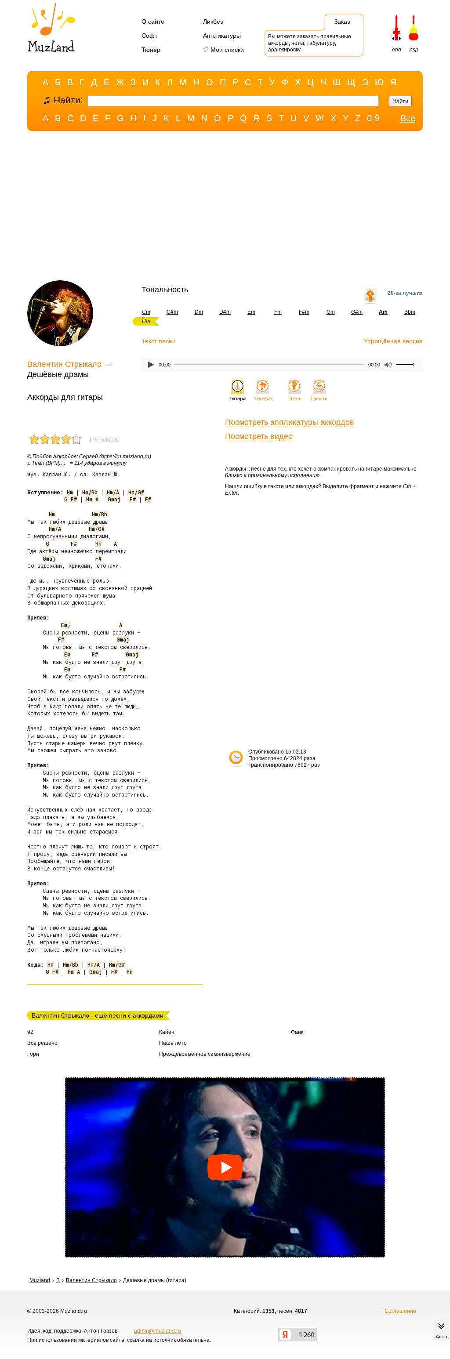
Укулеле (263, 398)
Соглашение (400, 1311)
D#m (225, 312)
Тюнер (151, 49)
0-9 (373, 118)
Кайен (166, 1032)
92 (30, 1032)
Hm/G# (136, 492)
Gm (331, 312)
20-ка (294, 398)
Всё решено (42, 1043)
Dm (199, 312)
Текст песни (159, 340)
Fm (278, 312)
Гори (33, 1054)
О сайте (153, 21)
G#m (357, 312)
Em (251, 312)
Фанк (297, 1032)
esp (414, 50)
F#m (304, 312)
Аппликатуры (222, 35)
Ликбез (213, 21)
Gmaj (114, 499)
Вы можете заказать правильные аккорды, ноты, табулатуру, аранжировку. (309, 43)
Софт (149, 35)
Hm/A (113, 492)
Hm (70, 492)
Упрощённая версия (393, 340)
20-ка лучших (405, 293)
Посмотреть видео (259, 436)
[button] (225, 1167)
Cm (146, 312)
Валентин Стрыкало (64, 364)
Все (407, 118)
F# (74, 499)
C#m (172, 312)
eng (396, 50)
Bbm (409, 312)
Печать (319, 398)
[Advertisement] (225, 207)
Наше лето (173, 1043)
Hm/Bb (90, 492)
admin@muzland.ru (157, 1331)
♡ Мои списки (223, 49)
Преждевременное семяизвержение (204, 1054)
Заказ (342, 21)
